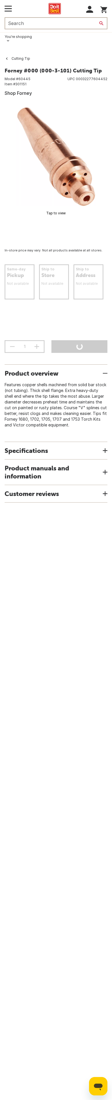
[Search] (101, 23)
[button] (89, 9)
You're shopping (18, 36)
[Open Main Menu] (8, 8)
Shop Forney (18, 93)
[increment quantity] (36, 346)
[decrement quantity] (12, 346)
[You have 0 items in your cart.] (103, 8)
